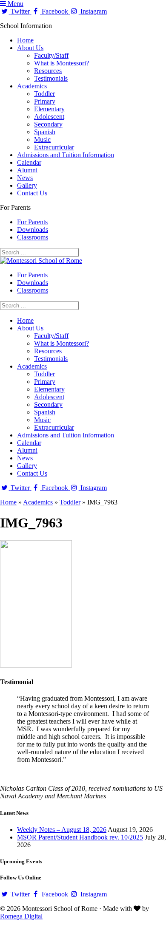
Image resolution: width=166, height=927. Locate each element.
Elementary (49, 109)
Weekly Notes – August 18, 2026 (61, 829)
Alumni (27, 170)
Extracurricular (54, 147)
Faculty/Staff (51, 55)
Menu (14, 3)
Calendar (29, 162)
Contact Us (32, 193)
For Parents (32, 221)
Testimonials (51, 78)
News (25, 177)
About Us (30, 47)
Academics (32, 86)
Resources (48, 70)
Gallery (27, 185)
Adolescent (49, 116)
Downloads (32, 229)
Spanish (44, 131)
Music (42, 139)
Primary (44, 101)
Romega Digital (21, 916)
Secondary (48, 124)
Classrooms (32, 237)
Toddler (44, 93)
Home (25, 40)
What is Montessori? (61, 63)
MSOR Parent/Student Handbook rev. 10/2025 (80, 837)
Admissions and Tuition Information (65, 154)
